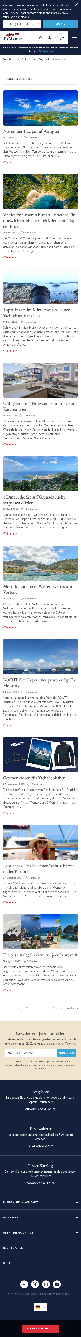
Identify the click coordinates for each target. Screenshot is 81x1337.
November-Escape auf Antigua (31, 131)
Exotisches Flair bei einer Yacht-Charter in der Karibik (38, 868)
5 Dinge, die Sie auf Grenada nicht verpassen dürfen (34, 500)
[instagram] (46, 1284)
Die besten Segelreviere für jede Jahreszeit (40, 954)
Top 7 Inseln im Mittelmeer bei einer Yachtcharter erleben (36, 312)
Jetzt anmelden (38, 1145)
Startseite (7, 59)
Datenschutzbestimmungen (19, 1064)
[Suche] (40, 37)
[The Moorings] (14, 37)
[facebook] (24, 1284)
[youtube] (57, 1284)
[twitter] (35, 1284)
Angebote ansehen (38, 1108)
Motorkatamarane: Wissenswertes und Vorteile (38, 589)
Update (61, 23)
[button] (40, 1202)
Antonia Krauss (60, 59)
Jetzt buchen (45, 51)
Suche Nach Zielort (40, 1328)
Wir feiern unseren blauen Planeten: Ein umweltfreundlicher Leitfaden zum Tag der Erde (39, 220)
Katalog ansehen (39, 1182)
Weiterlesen (10, 162)
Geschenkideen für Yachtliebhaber (34, 777)
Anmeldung (66, 1052)
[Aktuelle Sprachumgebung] (40, 1307)
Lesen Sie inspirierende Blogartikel (32, 59)
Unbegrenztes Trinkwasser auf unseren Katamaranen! (38, 406)
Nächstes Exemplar (62, 1008)
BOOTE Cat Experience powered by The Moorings (40, 683)
